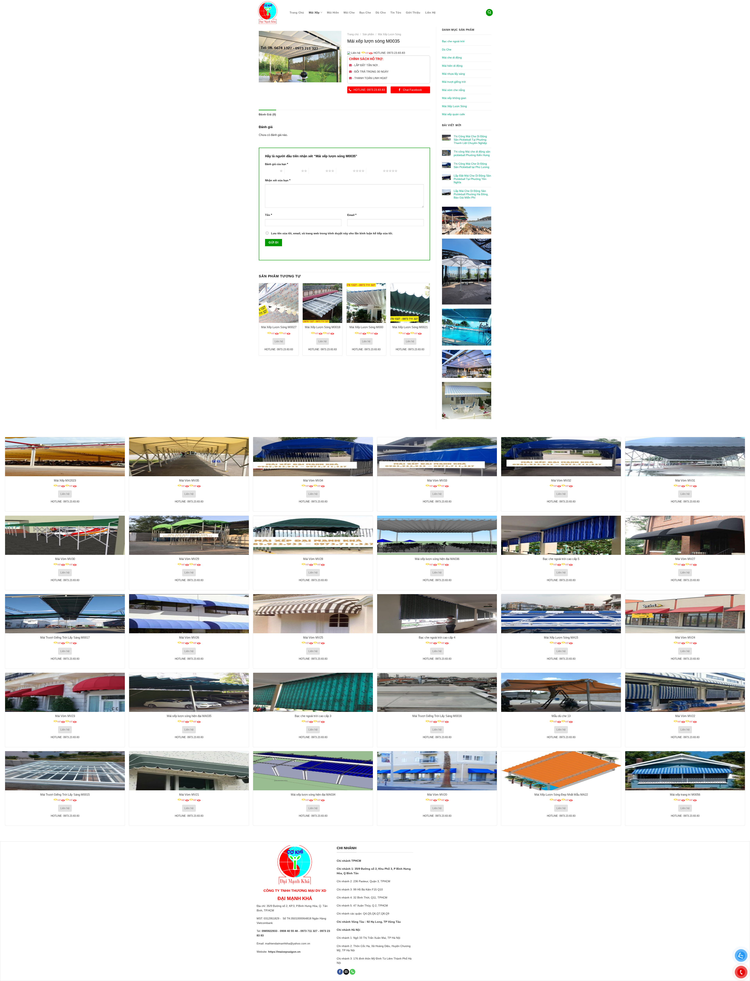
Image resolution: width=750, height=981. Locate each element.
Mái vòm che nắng (453, 90)
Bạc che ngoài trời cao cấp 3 (313, 716)
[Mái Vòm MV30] (65, 535)
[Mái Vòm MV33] (437, 456)
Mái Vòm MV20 (437, 794)
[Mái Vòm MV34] (313, 456)
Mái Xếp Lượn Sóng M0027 (278, 327)
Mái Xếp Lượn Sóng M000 (366, 327)
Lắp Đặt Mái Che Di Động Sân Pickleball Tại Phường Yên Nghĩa (472, 179)
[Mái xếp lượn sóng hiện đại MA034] (313, 770)
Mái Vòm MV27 (685, 559)
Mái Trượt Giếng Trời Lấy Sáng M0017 (65, 637)
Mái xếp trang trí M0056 (685, 794)
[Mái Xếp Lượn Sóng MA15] (561, 613)
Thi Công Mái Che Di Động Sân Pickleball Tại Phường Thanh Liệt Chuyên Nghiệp (470, 140)
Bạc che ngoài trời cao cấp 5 (561, 559)
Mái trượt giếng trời (454, 81)
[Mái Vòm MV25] (313, 613)
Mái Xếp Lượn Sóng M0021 (410, 327)
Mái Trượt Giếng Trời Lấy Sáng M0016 (437, 716)
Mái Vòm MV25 (313, 637)
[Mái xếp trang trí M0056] (685, 770)
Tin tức (395, 12)
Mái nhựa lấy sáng (453, 73)
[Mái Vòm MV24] (685, 613)
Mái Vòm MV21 (189, 794)
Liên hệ (430, 12)
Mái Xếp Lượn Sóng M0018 (322, 327)
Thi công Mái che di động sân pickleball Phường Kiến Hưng (472, 153)
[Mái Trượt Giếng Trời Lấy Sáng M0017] (65, 613)
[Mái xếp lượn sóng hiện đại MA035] (189, 692)
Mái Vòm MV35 (189, 480)
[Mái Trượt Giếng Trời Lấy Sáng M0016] (437, 692)
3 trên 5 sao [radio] (317, 170)
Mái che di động (452, 57)
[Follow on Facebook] (340, 972)
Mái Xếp (314, 12)
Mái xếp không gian (454, 98)
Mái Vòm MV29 (189, 559)
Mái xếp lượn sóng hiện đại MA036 (437, 559)
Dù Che (381, 12)
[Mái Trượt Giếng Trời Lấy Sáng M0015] (65, 770)
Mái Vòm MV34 (313, 480)
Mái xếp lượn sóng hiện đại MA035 (189, 716)
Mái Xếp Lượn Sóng (454, 106)
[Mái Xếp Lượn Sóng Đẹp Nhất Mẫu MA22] (561, 770)
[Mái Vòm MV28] (313, 535)
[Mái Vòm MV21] (189, 770)
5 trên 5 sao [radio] (374, 170)
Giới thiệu (413, 12)
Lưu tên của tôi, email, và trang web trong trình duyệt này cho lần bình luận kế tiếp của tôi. (332, 233)
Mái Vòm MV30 (65, 559)
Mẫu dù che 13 (561, 716)
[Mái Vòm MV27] (685, 535)
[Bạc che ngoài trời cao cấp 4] (437, 613)
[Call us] (352, 972)
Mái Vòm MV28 (313, 559)
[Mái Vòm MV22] (685, 692)
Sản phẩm (368, 34)
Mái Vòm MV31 (685, 480)
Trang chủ (297, 12)
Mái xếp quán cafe (453, 114)
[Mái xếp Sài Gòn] (269, 12)
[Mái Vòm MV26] (189, 613)
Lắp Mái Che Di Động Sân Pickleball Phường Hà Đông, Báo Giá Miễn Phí (471, 194)
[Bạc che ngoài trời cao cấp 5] (561, 535)
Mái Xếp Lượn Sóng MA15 (561, 637)
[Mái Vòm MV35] (189, 456)
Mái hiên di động (452, 65)
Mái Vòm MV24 (685, 637)
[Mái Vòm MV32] (561, 456)
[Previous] (259, 319)
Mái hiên (333, 12)
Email (351, 215)
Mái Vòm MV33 (437, 480)
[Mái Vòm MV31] (685, 456)
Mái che (349, 12)
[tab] (267, 114)
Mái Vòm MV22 (685, 716)
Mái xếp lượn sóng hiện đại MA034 (313, 794)
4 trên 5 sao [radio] (344, 170)
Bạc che (365, 12)
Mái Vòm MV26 (189, 637)
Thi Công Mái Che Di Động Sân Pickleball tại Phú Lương (471, 165)
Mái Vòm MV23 (65, 716)
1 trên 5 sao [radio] (271, 170)
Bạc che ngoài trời (453, 41)
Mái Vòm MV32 (561, 480)
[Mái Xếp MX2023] (65, 456)
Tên (268, 215)
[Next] (430, 319)
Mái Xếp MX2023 (65, 480)
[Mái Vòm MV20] (437, 770)
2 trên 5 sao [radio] (293, 170)
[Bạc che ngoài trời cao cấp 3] (313, 692)
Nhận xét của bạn (277, 180)
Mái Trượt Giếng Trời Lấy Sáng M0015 (65, 794)
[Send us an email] (346, 972)
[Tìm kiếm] (489, 12)
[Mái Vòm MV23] (65, 692)
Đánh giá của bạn (276, 164)
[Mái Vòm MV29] (189, 535)
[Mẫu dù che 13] (561, 692)
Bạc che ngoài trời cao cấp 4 (437, 637)
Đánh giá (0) (267, 114)
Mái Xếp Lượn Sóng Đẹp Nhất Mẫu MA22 (561, 794)
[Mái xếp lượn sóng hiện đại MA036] (437, 535)
